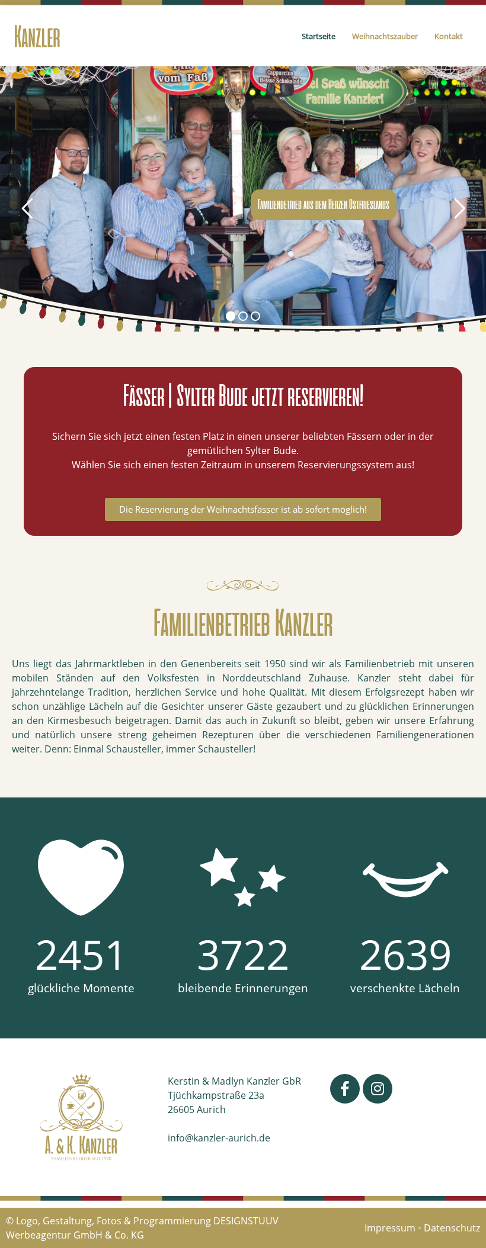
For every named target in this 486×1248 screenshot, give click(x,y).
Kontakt (448, 36)
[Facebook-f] (345, 1089)
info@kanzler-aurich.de (219, 1137)
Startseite (318, 36)
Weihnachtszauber (385, 36)
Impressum (389, 1227)
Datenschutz (452, 1227)
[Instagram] (377, 1089)
